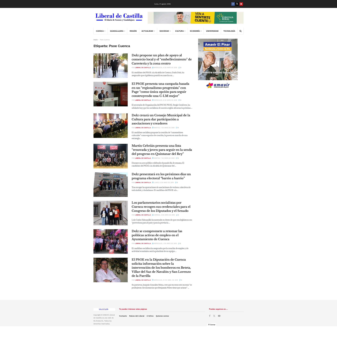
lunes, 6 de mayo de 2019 (163, 182)
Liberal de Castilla (143, 67)
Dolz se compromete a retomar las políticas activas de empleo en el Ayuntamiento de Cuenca (157, 235)
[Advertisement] (168, 332)
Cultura (179, 31)
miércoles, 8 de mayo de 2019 (165, 67)
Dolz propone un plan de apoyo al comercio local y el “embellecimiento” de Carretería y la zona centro (162, 59)
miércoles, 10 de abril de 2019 (165, 280)
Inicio (95, 40)
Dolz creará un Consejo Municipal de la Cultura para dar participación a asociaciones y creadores (161, 119)
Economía (195, 31)
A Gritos (150, 316)
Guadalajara (116, 31)
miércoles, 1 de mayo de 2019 (165, 243)
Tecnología (229, 31)
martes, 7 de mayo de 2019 (163, 128)
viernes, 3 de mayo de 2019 (164, 215)
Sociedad (164, 31)
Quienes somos (162, 316)
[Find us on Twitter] (237, 4)
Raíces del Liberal (136, 316)
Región (133, 31)
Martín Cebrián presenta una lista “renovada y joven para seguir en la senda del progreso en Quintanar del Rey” (162, 150)
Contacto (123, 316)
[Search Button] (240, 31)
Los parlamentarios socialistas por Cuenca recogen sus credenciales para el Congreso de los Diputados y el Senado (161, 207)
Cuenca (100, 31)
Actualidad (147, 31)
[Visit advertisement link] (196, 18)
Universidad (212, 31)
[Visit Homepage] (118, 18)
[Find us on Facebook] (233, 4)
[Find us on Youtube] (241, 4)
